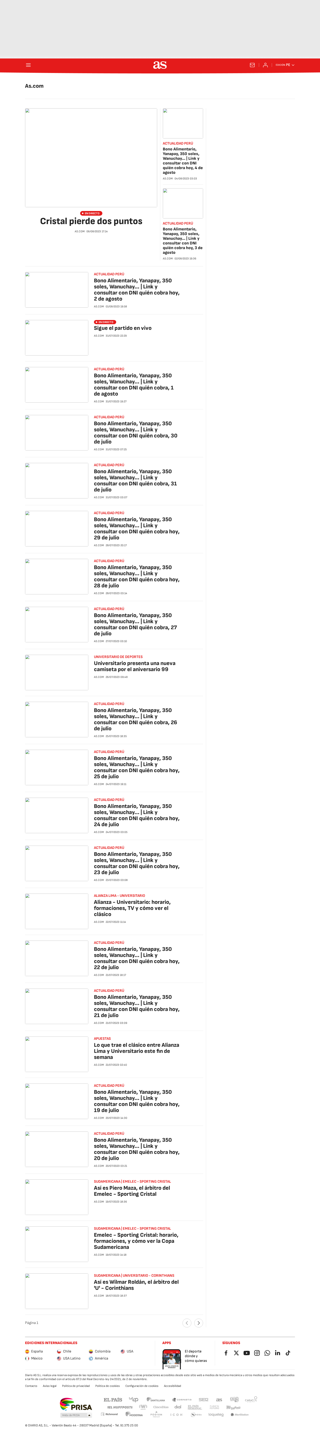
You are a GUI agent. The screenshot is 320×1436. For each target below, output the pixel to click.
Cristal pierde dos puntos (91, 221)
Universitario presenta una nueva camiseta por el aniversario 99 (134, 666)
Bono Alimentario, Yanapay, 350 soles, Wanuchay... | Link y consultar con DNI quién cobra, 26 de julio (135, 719)
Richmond (109, 1414)
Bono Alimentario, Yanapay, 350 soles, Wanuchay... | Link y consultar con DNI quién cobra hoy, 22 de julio (137, 958)
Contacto (31, 1386)
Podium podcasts (156, 1415)
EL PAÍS (113, 1399)
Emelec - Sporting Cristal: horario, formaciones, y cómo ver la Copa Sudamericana (136, 1241)
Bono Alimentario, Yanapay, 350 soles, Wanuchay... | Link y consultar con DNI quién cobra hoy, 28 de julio (137, 576)
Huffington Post (119, 1407)
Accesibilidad (172, 1386)
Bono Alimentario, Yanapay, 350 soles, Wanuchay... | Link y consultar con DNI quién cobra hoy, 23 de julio (137, 863)
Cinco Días (161, 1407)
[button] (76, 1415)
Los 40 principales (133, 1399)
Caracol (251, 1399)
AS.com (219, 1399)
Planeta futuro (214, 1407)
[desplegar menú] (28, 65)
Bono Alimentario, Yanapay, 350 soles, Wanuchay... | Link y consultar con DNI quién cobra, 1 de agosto (134, 384)
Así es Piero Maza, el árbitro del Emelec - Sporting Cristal (132, 1191)
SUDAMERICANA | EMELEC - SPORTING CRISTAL (132, 1181)
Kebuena (233, 1407)
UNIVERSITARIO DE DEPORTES (118, 657)
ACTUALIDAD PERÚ (178, 143)
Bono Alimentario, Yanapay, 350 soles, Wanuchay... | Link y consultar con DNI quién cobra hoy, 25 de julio (137, 767)
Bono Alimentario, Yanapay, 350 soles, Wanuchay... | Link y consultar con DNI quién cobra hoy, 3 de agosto (183, 241)
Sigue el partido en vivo (123, 328)
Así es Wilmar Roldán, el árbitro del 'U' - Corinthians (136, 1285)
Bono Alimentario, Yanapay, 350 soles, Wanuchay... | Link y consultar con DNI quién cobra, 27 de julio (135, 624)
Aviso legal (49, 1386)
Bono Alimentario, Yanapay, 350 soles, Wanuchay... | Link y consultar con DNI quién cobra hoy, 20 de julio (137, 1149)
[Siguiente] (198, 1323)
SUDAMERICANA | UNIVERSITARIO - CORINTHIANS (134, 1275)
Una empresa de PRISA (76, 1404)
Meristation (240, 1415)
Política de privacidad (76, 1386)
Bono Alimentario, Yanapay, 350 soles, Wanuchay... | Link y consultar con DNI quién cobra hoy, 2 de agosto (137, 289)
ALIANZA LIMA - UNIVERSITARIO (119, 896)
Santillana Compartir (182, 1399)
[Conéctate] (265, 65)
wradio (143, 1407)
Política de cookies (107, 1386)
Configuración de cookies (141, 1386)
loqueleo (216, 1415)
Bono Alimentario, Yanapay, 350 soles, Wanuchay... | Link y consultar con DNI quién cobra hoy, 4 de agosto (183, 161)
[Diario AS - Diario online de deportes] (160, 65)
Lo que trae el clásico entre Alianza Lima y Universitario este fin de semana (136, 1051)
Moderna (134, 1415)
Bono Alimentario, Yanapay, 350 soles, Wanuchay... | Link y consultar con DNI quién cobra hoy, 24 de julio (137, 815)
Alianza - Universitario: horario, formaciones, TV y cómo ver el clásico (132, 908)
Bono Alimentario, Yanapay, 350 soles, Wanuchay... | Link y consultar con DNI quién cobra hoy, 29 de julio (137, 528)
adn (234, 1399)
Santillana (156, 1399)
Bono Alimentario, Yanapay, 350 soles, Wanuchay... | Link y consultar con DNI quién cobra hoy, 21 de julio (137, 1006)
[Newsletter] (252, 65)
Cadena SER (203, 1399)
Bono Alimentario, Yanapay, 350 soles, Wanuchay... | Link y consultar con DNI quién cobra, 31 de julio (135, 480)
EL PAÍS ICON (176, 1415)
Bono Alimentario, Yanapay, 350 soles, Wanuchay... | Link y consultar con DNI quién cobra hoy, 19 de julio (137, 1101)
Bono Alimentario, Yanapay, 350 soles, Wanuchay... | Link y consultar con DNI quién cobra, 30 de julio (135, 432)
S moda (196, 1415)
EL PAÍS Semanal (194, 1407)
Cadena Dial (178, 1407)
